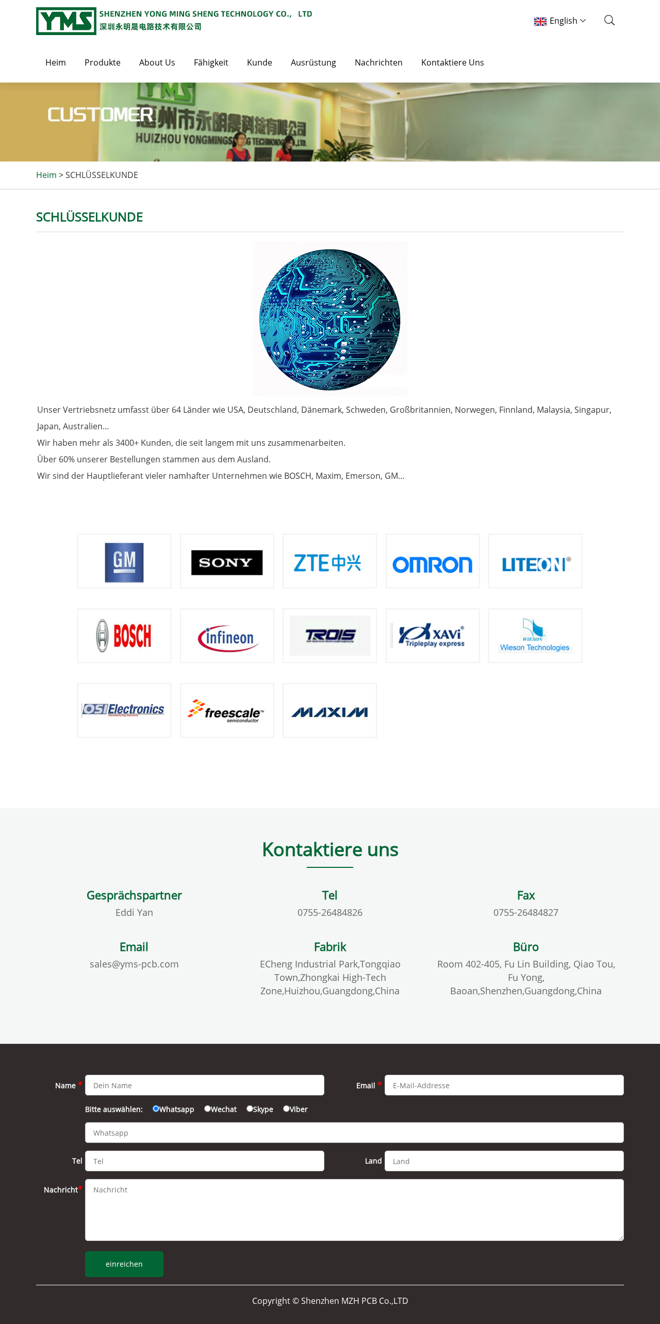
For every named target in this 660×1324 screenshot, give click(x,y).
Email (369, 1085)
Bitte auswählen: (114, 1109)
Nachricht (63, 1189)
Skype (263, 1109)
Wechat (224, 1109)
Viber (299, 1109)
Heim (55, 62)
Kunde (259, 62)
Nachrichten (379, 62)
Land (373, 1161)
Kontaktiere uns (452, 62)
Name (68, 1085)
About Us (157, 62)
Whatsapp (176, 1109)
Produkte (103, 62)
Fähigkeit (211, 62)
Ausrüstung (313, 62)
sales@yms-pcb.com (134, 964)
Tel (77, 1161)
